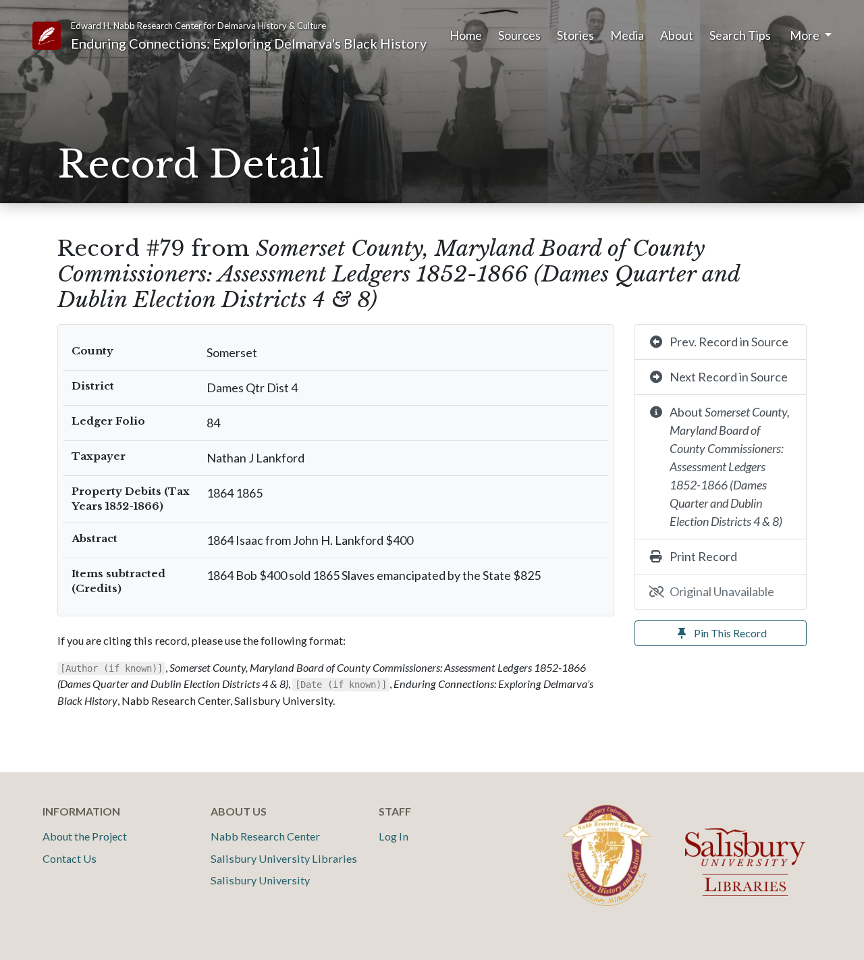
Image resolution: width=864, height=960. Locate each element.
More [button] (805, 35)
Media (627, 35)
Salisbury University (260, 880)
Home (466, 35)
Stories (575, 35)
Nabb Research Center (265, 836)
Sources (519, 35)
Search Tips (740, 35)
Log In (393, 836)
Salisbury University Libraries (284, 858)
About (676, 35)
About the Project (85, 836)
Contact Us (70, 858)
